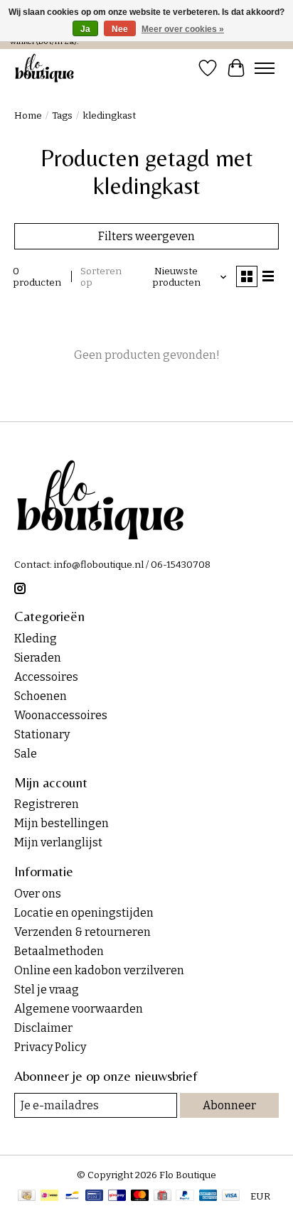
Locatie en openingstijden (84, 913)
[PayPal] (185, 1197)
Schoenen (40, 696)
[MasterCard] (140, 1197)
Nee (120, 29)
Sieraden (37, 657)
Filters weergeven (146, 236)
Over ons (37, 893)
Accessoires (46, 677)
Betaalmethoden (59, 951)
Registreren (46, 804)
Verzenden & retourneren (82, 932)
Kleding (35, 638)
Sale (25, 753)
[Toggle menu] (264, 68)
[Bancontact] (72, 1197)
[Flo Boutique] (44, 67)
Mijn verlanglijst (58, 842)
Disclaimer (43, 1028)
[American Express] (208, 1197)
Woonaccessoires (60, 715)
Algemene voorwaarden (78, 1008)
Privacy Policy (50, 1047)
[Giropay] (117, 1197)
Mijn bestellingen (61, 823)
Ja (85, 29)
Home (28, 116)
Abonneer (229, 1105)
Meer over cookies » (183, 29)
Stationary (42, 734)
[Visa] (231, 1197)
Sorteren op (101, 277)
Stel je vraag (46, 989)
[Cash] (27, 1197)
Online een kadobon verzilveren (99, 970)
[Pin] (94, 1197)
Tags (62, 116)
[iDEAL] (49, 1197)
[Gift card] (162, 1197)
